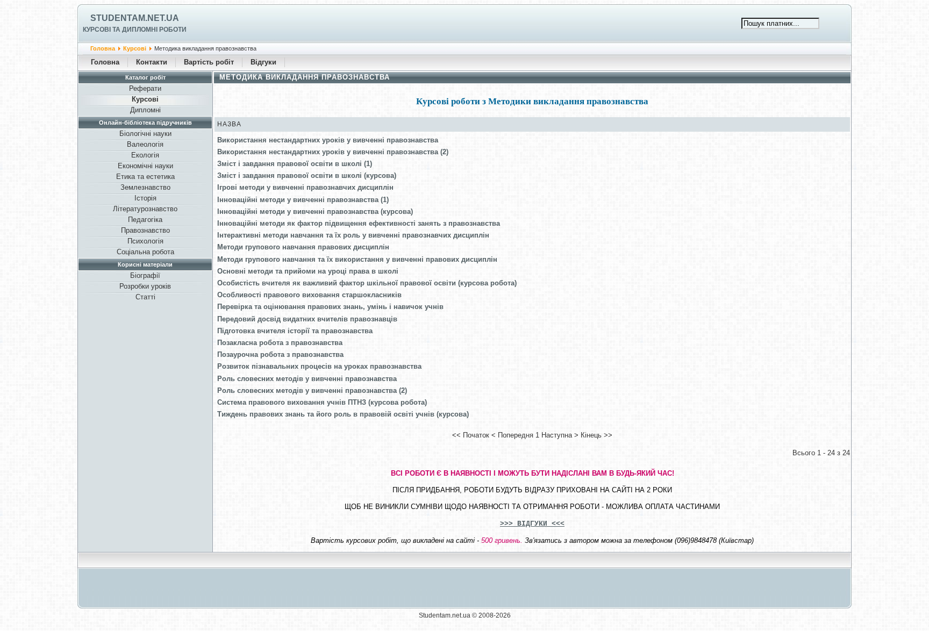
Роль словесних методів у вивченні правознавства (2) (312, 390)
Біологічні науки (145, 134)
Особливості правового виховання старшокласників (309, 295)
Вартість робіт (209, 62)
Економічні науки (145, 166)
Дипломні (145, 110)
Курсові (134, 48)
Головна (102, 48)
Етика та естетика (145, 177)
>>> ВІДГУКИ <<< (532, 524)
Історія (145, 198)
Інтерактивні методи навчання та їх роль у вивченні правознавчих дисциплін (353, 235)
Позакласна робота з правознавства (279, 343)
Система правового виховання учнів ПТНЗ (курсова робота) (322, 402)
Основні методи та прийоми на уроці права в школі (307, 271)
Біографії (145, 275)
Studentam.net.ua (134, 18)
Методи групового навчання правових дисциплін (303, 247)
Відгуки (263, 62)
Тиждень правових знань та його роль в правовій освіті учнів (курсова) (343, 414)
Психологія (145, 241)
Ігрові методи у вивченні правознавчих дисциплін (305, 187)
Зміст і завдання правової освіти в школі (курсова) (306, 175)
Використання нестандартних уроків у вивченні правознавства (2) (332, 152)
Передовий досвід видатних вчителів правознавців (307, 319)
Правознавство (145, 230)
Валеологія (145, 144)
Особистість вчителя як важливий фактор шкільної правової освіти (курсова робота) (367, 283)
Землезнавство (145, 187)
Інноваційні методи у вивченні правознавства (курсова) (315, 211)
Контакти (151, 62)
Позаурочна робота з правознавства (280, 354)
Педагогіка (145, 220)
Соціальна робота (145, 252)
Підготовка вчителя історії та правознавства (295, 331)
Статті (145, 297)
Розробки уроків (145, 286)
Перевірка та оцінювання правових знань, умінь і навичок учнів (330, 307)
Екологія (145, 155)
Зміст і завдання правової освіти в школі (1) (294, 164)
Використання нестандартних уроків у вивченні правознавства (327, 140)
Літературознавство (145, 209)
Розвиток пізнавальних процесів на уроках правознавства (319, 366)
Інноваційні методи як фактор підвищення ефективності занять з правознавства (358, 223)
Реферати (145, 88)
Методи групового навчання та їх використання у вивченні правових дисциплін (357, 259)
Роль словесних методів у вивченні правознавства (307, 379)
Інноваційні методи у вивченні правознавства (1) (303, 200)
